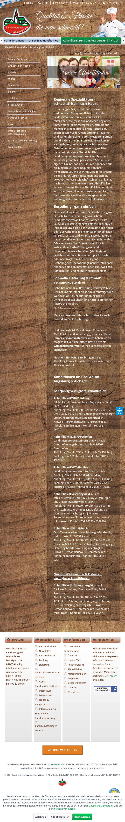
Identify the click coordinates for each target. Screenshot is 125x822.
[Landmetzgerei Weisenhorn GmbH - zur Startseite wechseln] (19, 23)
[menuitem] (32, 3)
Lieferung (81, 319)
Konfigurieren (82, 816)
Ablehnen (40, 816)
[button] (119, 411)
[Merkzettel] (46, 3)
